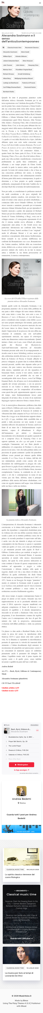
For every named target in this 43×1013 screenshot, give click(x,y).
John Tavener (7, 65)
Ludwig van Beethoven (10, 83)
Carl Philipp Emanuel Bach (12, 87)
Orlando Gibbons (21, 56)
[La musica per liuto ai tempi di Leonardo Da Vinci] (21, 955)
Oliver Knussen (28, 61)
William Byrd (7, 56)
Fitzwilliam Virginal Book (24, 69)
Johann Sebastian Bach (11, 61)
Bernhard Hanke (8, 91)
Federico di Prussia (28, 83)
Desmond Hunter (30, 87)
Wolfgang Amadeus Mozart (24, 78)
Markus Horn (7, 69)
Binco (25, 1000)
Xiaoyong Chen (33, 65)
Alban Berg (7, 78)
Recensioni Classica (32, 47)
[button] (40, 3)
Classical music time (14, 47)
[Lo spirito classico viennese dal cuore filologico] (21, 857)
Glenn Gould (25, 52)
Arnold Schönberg (24, 74)
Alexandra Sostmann (10, 52)
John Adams (20, 65)
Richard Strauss (8, 74)
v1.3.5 (19, 1003)
